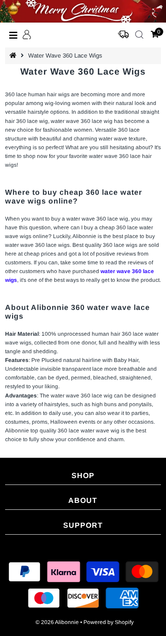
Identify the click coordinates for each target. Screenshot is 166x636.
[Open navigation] (14, 35)
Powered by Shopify (108, 622)
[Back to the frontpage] (14, 55)
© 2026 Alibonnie (57, 622)
